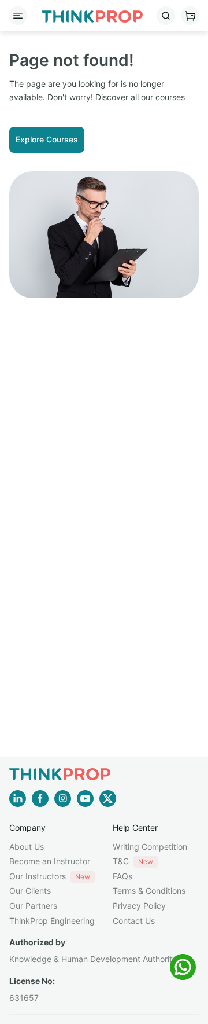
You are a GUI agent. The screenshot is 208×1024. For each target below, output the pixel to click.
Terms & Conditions (149, 890)
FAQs (122, 876)
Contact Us (134, 921)
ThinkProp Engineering (52, 921)
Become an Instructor (49, 861)
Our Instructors (49, 876)
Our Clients (30, 890)
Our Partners (33, 906)
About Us (26, 847)
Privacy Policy (139, 906)
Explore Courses (47, 139)
